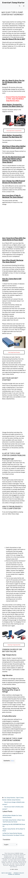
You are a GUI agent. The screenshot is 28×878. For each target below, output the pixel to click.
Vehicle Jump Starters (13, 800)
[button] (14, 29)
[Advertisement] (14, 65)
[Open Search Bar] (20, 6)
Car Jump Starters (9, 797)
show (12, 760)
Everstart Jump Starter (13, 2)
